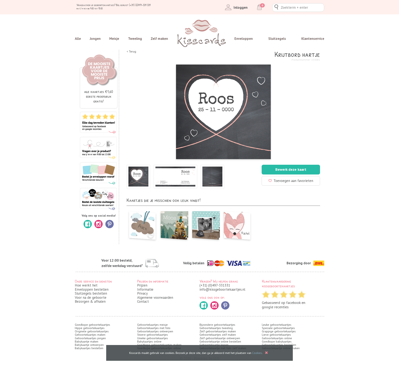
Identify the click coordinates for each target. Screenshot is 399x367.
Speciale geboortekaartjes (278, 328)
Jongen (95, 38)
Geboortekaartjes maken (90, 335)
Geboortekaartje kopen (214, 345)
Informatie (145, 289)
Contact (143, 301)
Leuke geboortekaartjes (276, 325)
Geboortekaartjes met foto (153, 328)
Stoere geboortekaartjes (152, 335)
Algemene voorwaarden (155, 297)
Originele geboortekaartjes (92, 331)
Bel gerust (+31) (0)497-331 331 (133, 5)
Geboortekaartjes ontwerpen (155, 331)
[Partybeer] (174, 224)
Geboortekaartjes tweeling (216, 328)
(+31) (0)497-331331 (215, 285)
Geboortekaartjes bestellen (279, 345)
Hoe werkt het (86, 285)
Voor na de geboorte (90, 297)
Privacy (142, 293)
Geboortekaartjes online (277, 338)
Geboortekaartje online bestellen (220, 341)
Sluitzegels (277, 38)
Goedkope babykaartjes (277, 341)
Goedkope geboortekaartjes (92, 325)
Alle (78, 38)
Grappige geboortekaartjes (279, 331)
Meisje (114, 38)
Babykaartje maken (86, 341)
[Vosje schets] (237, 224)
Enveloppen (243, 38)
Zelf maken (159, 38)
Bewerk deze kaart (290, 169)
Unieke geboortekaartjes (152, 338)
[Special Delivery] (205, 224)
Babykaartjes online (149, 341)
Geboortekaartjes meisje (152, 325)
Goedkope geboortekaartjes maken (159, 345)
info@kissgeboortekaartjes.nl (222, 289)
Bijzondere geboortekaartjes (217, 325)
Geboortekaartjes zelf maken (218, 335)
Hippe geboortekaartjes (90, 328)
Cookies (257, 353)
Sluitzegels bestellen (91, 293)
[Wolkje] (142, 224)
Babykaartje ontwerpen (89, 345)
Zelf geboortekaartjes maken (218, 331)
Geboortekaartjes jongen (90, 338)
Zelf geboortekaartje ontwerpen (220, 338)
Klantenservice (312, 38)
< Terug (131, 51)
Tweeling (135, 38)
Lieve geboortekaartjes (276, 335)
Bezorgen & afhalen (90, 301)
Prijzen (142, 285)
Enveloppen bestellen (91, 289)
